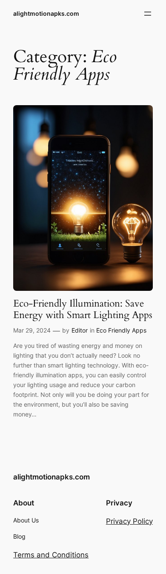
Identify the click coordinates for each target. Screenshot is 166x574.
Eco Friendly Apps (121, 330)
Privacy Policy (129, 521)
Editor (80, 330)
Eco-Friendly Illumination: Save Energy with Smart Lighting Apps (82, 309)
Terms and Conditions (51, 555)
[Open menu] (148, 14)
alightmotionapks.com (46, 13)
